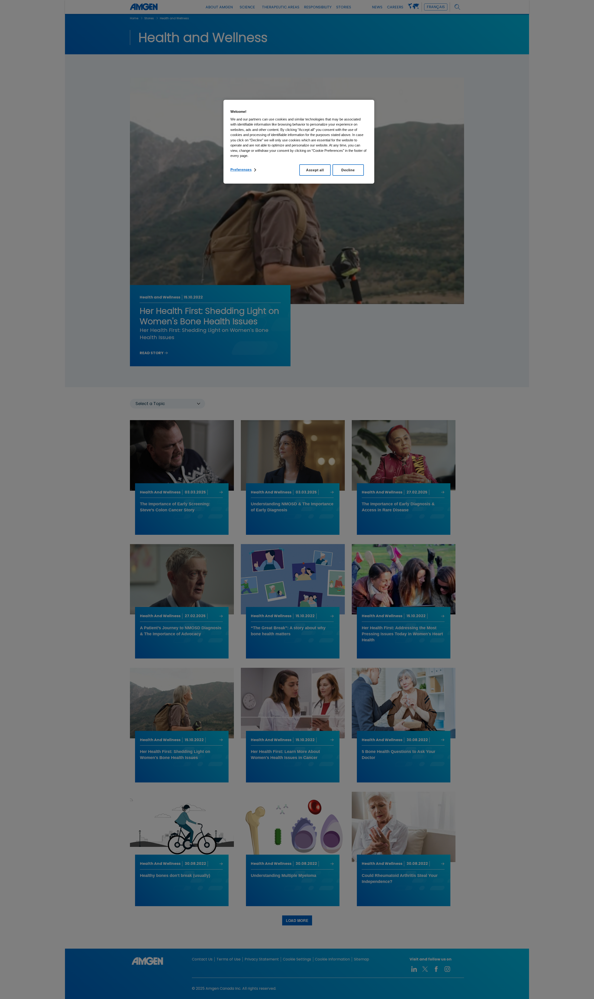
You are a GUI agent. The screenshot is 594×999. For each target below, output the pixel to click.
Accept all (315, 170)
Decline (348, 170)
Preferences (241, 170)
